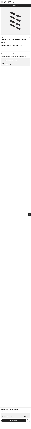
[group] (15, 21)
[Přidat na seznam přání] (28, 420)
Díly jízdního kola (15, 37)
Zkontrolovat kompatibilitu (7, 49)
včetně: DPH (4, 414)
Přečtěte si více (22, 56)
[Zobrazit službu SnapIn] (29, 214)
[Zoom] (15, 20)
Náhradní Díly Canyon (26, 37)
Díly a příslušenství (5, 37)
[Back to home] (9, 2)
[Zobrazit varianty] (1, 33)
